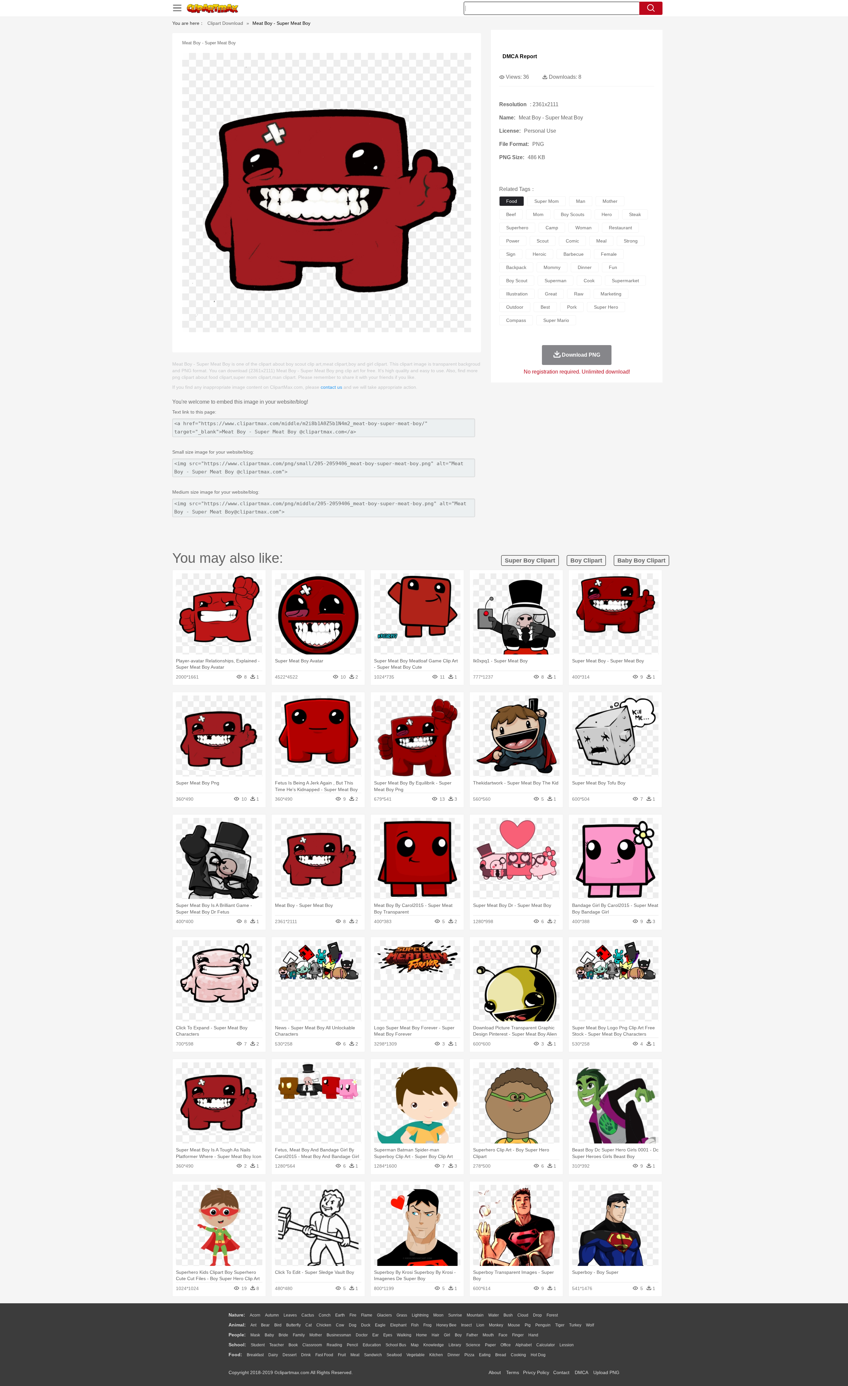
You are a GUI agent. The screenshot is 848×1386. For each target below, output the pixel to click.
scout (543, 241)
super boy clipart (530, 560)
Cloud (522, 1315)
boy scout (516, 280)
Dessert (289, 1355)
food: (235, 1354)
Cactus (307, 1315)
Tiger (559, 1325)
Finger (518, 1335)
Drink (306, 1355)
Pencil (352, 1345)
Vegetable (415, 1355)
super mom (546, 201)
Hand (533, 1335)
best (545, 307)
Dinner (454, 1355)
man (580, 201)
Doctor (362, 1335)
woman (583, 227)
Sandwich (373, 1355)
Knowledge (433, 1345)
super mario (556, 320)
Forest (552, 1315)
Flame (366, 1315)
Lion (480, 1325)
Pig (528, 1325)
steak (635, 214)
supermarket (625, 280)
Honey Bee (446, 1325)
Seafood (394, 1355)
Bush (508, 1315)
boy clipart (586, 560)
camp (552, 227)
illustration (517, 293)
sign (510, 254)
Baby (269, 1335)
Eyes (387, 1335)
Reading (334, 1345)
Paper (490, 1345)
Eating (485, 1355)
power (512, 241)
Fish (415, 1325)
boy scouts (572, 214)
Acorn (255, 1315)
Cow (340, 1325)
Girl (447, 1335)
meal (601, 241)
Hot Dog (538, 1355)
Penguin (543, 1325)
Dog (352, 1325)
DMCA (581, 1372)
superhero (517, 227)
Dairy (273, 1355)
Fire (352, 1315)
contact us (331, 387)
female (609, 254)
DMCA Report (520, 56)
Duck (365, 1325)
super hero (606, 307)
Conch (325, 1315)
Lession (566, 1345)
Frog (427, 1325)
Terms (512, 1372)
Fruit (342, 1355)
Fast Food (324, 1355)
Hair (435, 1335)
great (551, 293)
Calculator (545, 1345)
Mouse (514, 1325)
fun (613, 267)
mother (610, 201)
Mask (255, 1335)
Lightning (420, 1315)
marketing (611, 293)
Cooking (518, 1355)
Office (506, 1345)
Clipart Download (225, 23)
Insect (466, 1325)
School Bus (396, 1345)
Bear (265, 1325)
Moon (438, 1315)
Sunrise (455, 1315)
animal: (237, 1324)
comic (572, 241)
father (472, 1335)
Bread (500, 1355)
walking (404, 1335)
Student (258, 1345)
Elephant (398, 1325)
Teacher (276, 1345)
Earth (340, 1315)
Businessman (339, 1335)
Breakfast (255, 1355)
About (495, 1372)
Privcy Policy (536, 1372)
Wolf (590, 1325)
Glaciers (384, 1315)
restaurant (620, 227)
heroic (539, 254)
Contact (561, 1372)
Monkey (496, 1325)
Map (415, 1345)
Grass (402, 1315)
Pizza (469, 1355)
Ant (253, 1325)
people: (237, 1334)
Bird (278, 1325)
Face (503, 1335)
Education (372, 1345)
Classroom (312, 1345)
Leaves (290, 1315)
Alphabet (523, 1345)
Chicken (323, 1325)
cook (589, 280)
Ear (375, 1335)
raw (578, 293)
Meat (354, 1355)
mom (538, 214)
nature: (237, 1315)
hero (607, 214)
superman (555, 280)
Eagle (380, 1325)
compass (516, 320)
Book (293, 1345)
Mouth (488, 1335)
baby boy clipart (641, 560)
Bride (283, 1335)
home (421, 1335)
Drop (537, 1315)
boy (458, 1335)
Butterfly (293, 1325)
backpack (516, 267)
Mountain (475, 1315)
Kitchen (436, 1355)
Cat (308, 1325)
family (299, 1335)
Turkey (575, 1325)
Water (493, 1315)
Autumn (272, 1315)
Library (455, 1345)
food (511, 201)
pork (572, 307)
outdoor (514, 307)
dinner (585, 267)
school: (237, 1344)
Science (473, 1345)
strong (631, 241)
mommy (552, 267)
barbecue (573, 254)
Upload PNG (606, 1372)
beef (511, 214)
